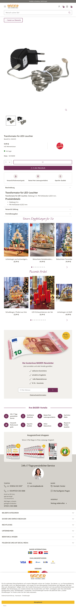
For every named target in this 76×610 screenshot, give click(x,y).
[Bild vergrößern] (66, 110)
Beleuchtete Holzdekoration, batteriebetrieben (42, 259)
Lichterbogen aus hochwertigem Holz (16, 259)
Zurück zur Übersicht (14, 20)
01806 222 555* (16, 486)
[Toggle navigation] (5, 6)
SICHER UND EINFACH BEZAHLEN (14, 519)
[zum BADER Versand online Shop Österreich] (35, 552)
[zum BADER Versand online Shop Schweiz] (41, 552)
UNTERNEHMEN (7, 531)
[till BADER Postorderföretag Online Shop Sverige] (30, 552)
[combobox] (38, 12)
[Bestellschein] (67, 6)
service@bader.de (36, 486)
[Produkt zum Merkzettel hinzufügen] (42, 162)
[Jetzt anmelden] (53, 390)
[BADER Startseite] (13, 6)
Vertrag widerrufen (58, 503)
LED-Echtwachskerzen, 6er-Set (42, 312)
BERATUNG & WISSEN (9, 537)
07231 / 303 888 (10, 506)
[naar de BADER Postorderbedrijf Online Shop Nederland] (46, 552)
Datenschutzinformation (38, 395)
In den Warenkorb (39, 168)
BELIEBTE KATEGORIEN (10, 513)
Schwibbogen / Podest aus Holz (16, 312)
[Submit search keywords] (69, 12)
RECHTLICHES (7, 525)
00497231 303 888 (17, 491)
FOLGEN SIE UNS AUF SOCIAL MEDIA (15, 543)
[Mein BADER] (59, 6)
